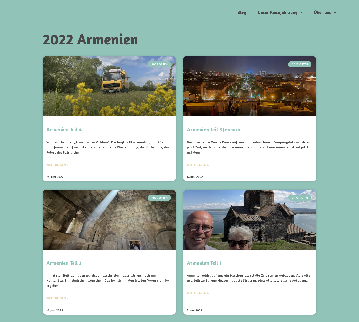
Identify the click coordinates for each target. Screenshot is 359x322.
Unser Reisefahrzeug (278, 12)
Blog (242, 12)
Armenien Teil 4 (64, 129)
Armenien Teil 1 (204, 263)
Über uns (322, 12)
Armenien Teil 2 (64, 263)
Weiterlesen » (57, 165)
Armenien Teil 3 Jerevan (213, 129)
